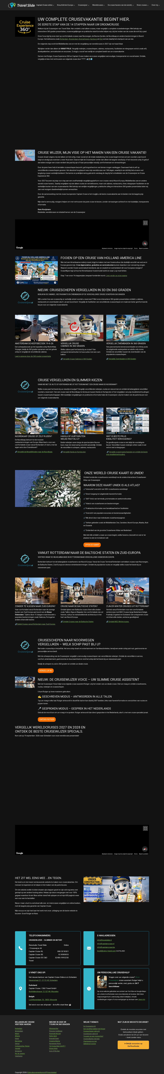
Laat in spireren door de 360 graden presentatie (33, 356)
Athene (17, 1036)
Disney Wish (53, 1048)
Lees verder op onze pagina (116, 276)
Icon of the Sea (54, 1051)
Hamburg (93, 39)
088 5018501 (63, 951)
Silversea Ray (53, 1028)
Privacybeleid (51, 1072)
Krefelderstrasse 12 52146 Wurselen (43, 991)
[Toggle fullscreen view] (145, 222)
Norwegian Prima (55, 1043)
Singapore (18, 1051)
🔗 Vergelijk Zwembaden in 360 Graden (121, 359)
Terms (136, 248)
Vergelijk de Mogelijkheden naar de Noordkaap (35, 452)
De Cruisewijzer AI (89, 1026)
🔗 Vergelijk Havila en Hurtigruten (73, 452)
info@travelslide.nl (104, 940)
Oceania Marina (54, 1041)
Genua (17, 1043)
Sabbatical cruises (89, 1044)
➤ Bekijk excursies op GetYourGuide (133, 1045)
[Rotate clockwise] (147, 243)
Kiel (101, 39)
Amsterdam (73, 39)
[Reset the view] (145, 244)
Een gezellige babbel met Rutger (94, 1029)
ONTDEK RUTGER (46, 719)
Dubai (17, 1038)
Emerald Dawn (54, 1038)
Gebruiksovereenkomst (37, 1072)
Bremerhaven (84, 39)
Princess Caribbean (55, 1031)
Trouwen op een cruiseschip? (93, 1036)
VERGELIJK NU (45, 671)
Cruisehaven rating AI (90, 1034)
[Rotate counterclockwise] (143, 243)
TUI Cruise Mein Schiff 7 (57, 1046)
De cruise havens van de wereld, (120, 5)
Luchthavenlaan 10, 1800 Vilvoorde (43, 1000)
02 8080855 (63, 954)
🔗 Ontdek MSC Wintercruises (117, 622)
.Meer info (141, 999)
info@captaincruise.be (106, 947)
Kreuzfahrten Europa (65, 5)
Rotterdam (18, 1028)
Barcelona (18, 1041)
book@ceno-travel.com (106, 951)
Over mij (155, 5)
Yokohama (18, 1056)
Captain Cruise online (44, 5)
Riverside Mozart (55, 1033)
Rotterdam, (64, 39)
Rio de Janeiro (20, 1053)
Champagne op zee (90, 1041)
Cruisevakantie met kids (91, 1039)
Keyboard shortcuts (107, 248)
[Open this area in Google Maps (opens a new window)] (20, 247)
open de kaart (92, 545)
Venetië (17, 1048)
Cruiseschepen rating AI (91, 1031)
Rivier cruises (142, 5)
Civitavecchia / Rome (22, 1046)
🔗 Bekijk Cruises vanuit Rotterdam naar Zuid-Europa (35, 624)
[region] (82, 234)
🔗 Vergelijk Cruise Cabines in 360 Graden (76, 359)
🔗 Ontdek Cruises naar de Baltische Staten (77, 622)
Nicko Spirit (53, 1036)
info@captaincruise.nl (105, 944)
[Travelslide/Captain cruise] (21, 5)
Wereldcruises (97, 5)
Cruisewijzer (82, 5)
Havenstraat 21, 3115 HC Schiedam (43, 980)
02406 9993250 (62, 958)
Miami (17, 1033)
